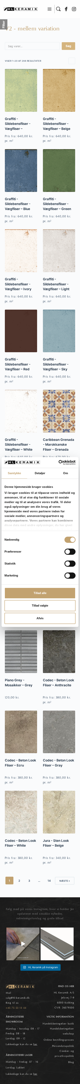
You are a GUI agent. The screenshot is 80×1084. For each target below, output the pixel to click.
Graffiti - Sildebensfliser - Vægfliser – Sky (56, 364)
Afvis (40, 618)
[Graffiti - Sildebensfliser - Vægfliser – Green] (59, 170)
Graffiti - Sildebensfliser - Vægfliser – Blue (17, 204)
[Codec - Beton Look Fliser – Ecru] (21, 732)
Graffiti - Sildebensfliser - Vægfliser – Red (17, 364)
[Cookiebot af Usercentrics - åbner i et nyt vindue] (59, 462)
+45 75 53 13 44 (16, 1007)
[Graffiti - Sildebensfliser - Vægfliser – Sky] (59, 331)
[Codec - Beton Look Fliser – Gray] (59, 732)
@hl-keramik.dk (20, 997)
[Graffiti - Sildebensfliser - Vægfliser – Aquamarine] (21, 90)
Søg (68, 46)
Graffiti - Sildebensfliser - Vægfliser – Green (57, 204)
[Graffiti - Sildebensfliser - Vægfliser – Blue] (21, 170)
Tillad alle (40, 593)
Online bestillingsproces (59, 1039)
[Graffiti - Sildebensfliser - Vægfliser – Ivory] (21, 250)
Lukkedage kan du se (21, 1044)
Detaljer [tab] (40, 473)
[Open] (22, 944)
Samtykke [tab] (14, 473)
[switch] (70, 552)
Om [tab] (65, 473)
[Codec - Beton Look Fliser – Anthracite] (59, 651)
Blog (71, 1062)
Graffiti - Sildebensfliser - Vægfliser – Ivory (18, 284)
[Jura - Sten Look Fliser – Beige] (59, 812)
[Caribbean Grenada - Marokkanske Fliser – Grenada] (59, 411)
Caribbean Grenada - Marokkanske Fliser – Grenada (58, 444)
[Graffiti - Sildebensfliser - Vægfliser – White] (21, 411)
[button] (49, 9)
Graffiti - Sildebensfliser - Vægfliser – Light (56, 284)
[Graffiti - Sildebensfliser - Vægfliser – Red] (21, 331)
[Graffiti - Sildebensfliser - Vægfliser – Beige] (59, 90)
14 (49, 880)
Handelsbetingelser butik (58, 1023)
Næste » (64, 880)
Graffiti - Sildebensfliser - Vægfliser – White (18, 444)
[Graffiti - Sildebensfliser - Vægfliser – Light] (59, 250)
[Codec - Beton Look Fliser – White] (21, 812)
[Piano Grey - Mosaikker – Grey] (21, 651)
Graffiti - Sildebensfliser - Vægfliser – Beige (56, 124)
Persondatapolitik (63, 1046)
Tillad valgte (40, 605)
